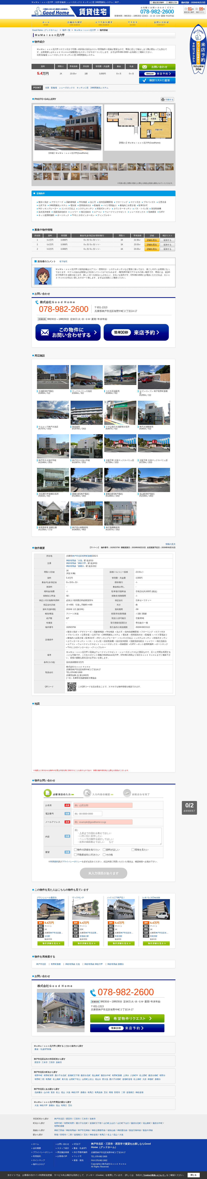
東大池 (65, 1079)
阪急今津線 (148, 1130)
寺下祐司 (63, 261)
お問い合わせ (63, 1144)
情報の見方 (170, 544)
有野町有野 (48, 1075)
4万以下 (77, 1144)
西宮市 (37, 1062)
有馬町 (49, 1079)
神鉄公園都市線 (98, 1130)
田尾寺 (117, 1092)
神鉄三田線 (59, 1130)
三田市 (52, 1062)
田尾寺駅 (118, 936)
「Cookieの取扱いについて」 (154, 1175)
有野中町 (133, 933)
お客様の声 (62, 1156)
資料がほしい (113, 849)
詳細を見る (152, 240)
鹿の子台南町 (115, 1079)
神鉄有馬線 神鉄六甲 (93, 964)
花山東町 (96, 1075)
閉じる (194, 1175)
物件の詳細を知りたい (88, 849)
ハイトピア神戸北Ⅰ (116, 897)
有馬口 (90, 1092)
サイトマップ (39, 1160)
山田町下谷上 (75, 1079)
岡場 (111, 1092)
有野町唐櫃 (87, 556)
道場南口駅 (84, 936)
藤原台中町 (106, 1075)
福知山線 (111, 1130)
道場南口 (130, 1092)
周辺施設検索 (63, 1152)
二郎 (123, 1092)
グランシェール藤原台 (47, 897)
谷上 (58, 1092)
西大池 (105, 1079)
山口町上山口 (109, 1123)
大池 (80, 560)
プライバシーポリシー (72, 861)
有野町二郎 (39, 1079)
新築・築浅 (78, 1160)
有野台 (162, 1075)
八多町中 (134, 1075)
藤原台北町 (86, 1075)
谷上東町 (137, 1079)
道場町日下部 (74, 1075)
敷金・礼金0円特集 (43, 1049)
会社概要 (37, 1148)
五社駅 (47, 936)
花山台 (98, 1079)
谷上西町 (143, 1075)
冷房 (47, 88)
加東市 (59, 1062)
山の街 (47, 1092)
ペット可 (78, 1156)
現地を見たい (141, 849)
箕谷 (53, 1092)
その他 (109, 854)
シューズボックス (67, 88)
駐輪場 (54, 88)
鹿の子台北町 (61, 1075)
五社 (106, 1092)
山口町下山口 (123, 1123)
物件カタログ (39, 1164)
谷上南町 (57, 1079)
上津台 (126, 1075)
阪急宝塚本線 (135, 1130)
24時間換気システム (99, 88)
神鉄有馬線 (71, 560)
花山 (63, 1092)
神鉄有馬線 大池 (72, 964)
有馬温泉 (99, 1092)
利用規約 (54, 861)
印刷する (169, 99)
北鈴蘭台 (38, 1092)
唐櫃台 (81, 566)
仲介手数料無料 (80, 1152)
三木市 (45, 1062)
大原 (144, 1079)
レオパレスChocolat (151, 897)
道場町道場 (127, 1079)
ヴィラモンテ (78, 897)
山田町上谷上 (88, 1079)
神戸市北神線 (84, 1130)
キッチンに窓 (82, 88)
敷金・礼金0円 (80, 1148)
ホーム (36, 1144)
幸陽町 (151, 1079)
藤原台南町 (63, 933)
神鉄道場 (139, 1092)
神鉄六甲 (82, 563)
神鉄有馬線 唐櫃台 (115, 964)
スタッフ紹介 (63, 1148)
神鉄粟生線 (122, 1130)
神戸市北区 (77, 556)
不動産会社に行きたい (88, 854)
